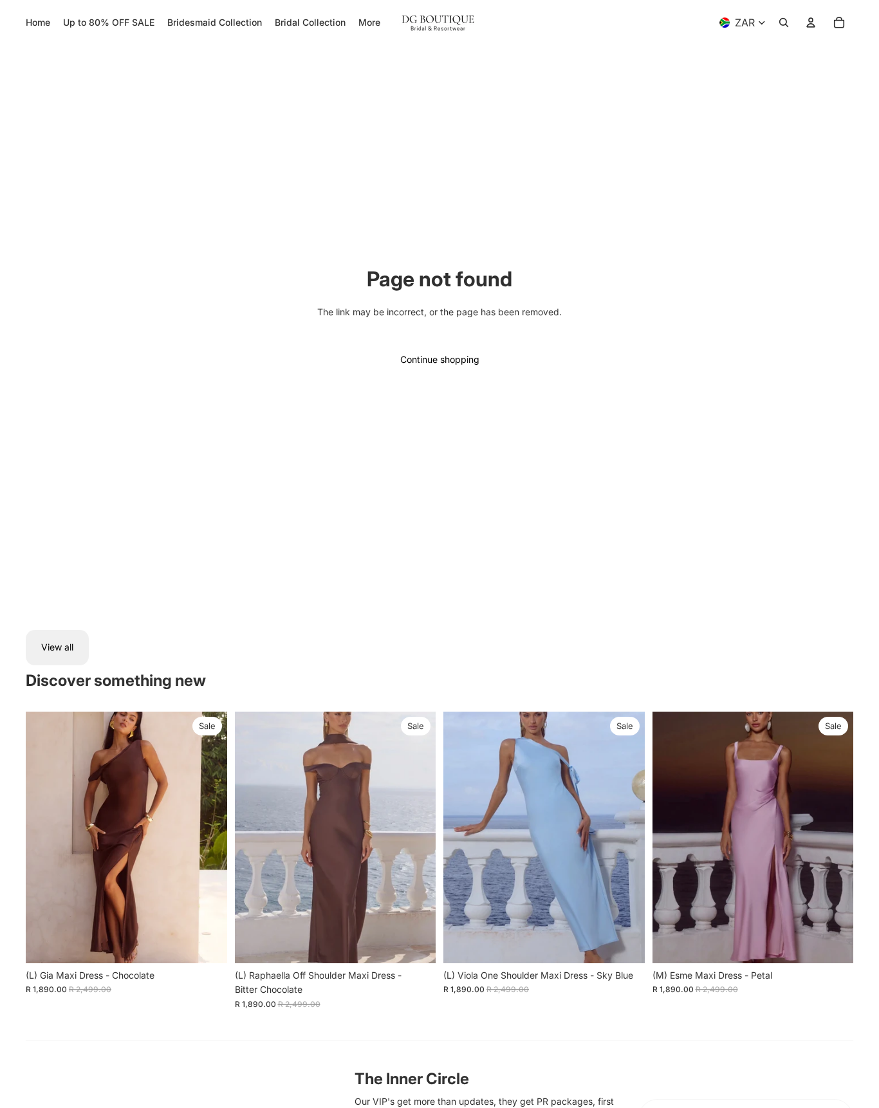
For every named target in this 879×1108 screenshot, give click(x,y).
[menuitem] (369, 22)
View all (57, 647)
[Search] (784, 22)
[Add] (207, 943)
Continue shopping (439, 359)
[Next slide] (208, 837)
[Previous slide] (45, 837)
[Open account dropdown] (811, 22)
